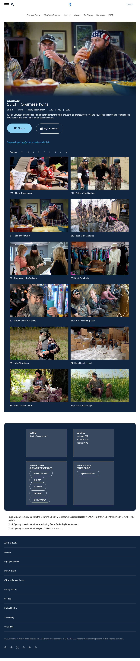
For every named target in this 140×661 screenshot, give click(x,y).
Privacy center (10, 570)
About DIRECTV (10, 542)
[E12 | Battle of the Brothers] (100, 173)
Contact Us (8, 626)
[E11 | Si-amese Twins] (39, 215)
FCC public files (10, 608)
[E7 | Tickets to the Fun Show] (39, 300)
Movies (77, 15)
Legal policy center (11, 561)
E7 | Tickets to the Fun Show (23, 320)
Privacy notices (10, 589)
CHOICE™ (37, 480)
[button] (6, 4)
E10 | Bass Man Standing (82, 235)
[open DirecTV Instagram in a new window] (23, 647)
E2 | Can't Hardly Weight (81, 405)
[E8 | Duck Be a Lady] (100, 258)
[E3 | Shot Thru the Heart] (39, 385)
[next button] (66, 152)
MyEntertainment (88, 473)
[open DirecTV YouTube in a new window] (29, 647)
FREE (110, 15)
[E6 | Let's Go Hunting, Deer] (100, 300)
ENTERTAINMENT (41, 473)
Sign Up (21, 128)
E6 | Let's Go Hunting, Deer (83, 320)
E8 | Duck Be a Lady (80, 278)
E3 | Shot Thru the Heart (21, 405)
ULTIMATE (38, 486)
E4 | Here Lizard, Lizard (81, 363)
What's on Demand (52, 15)
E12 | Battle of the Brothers (83, 193)
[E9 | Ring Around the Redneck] (39, 258)
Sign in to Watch (51, 128)
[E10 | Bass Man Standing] (100, 215)
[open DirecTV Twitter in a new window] (17, 647)
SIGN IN (129, 4)
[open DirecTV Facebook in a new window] (11, 647)
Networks (100, 15)
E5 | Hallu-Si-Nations (19, 363)
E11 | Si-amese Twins (20, 235)
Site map (7, 598)
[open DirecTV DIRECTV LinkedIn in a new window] (5, 647)
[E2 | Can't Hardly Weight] (100, 385)
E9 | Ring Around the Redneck (23, 278)
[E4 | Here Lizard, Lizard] (100, 343)
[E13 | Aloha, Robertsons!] (39, 173)
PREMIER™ (38, 493)
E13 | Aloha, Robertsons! (21, 193)
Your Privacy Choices (16, 580)
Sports (67, 15)
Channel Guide (33, 15)
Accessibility (9, 617)
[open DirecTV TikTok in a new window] (35, 647)
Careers (7, 552)
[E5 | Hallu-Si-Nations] (39, 343)
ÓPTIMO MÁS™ (40, 499)
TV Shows (88, 15)
